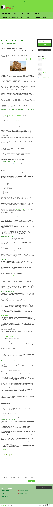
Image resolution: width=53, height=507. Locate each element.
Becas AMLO (16, 13)
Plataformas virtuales (17, 17)
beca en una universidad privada (18, 119)
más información (41, 504)
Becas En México (37, 13)
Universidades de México (41, 17)
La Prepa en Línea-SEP (7, 276)
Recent (47, 50)
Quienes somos (26, 1)
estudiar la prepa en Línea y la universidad (16, 117)
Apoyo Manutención (6, 13)
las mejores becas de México (17, 120)
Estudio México (3, 505)
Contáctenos (14, 1)
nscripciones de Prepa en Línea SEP (20, 114)
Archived (44, 58)
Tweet (3, 449)
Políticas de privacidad (7, 1)
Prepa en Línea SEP (29, 17)
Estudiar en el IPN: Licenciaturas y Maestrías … (45, 79)
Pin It (6, 449)
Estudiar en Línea (6, 17)
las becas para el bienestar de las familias (23, 209)
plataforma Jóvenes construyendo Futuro (12, 115)
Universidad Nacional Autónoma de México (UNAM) (16, 59)
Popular (41, 50)
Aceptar (48, 504)
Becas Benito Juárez (26, 13)
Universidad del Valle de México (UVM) (12, 123)
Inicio (2, 1)
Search (44, 44)
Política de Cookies (20, 1)
